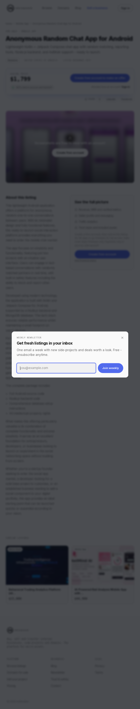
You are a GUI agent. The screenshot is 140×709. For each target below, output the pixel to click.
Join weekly (110, 368)
